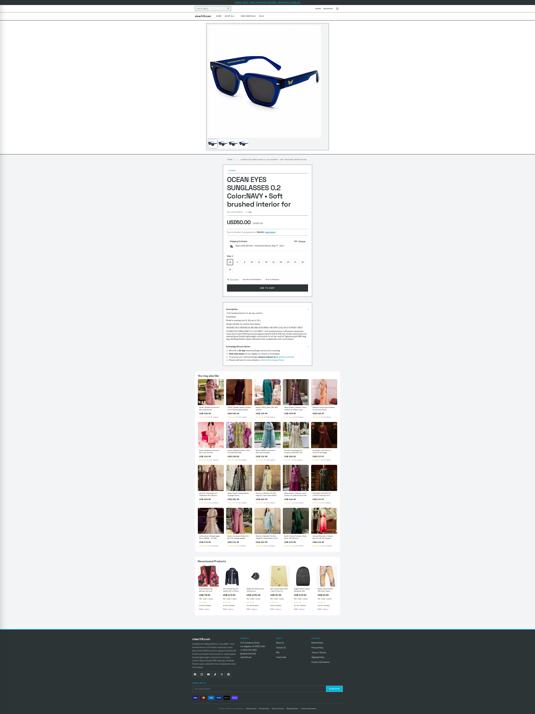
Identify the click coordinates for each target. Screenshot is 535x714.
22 (295, 262)
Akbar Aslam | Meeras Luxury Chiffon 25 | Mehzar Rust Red (295, 494)
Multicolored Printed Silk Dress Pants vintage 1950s (325, 590)
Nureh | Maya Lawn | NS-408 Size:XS (267, 408)
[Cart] (337, 9)
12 (259, 262)
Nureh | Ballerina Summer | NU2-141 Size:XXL (209, 451)
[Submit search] (228, 8)
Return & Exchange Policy (273, 360)
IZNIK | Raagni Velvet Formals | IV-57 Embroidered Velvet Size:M (239, 408)
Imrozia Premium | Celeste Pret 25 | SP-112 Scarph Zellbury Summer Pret (323, 537)
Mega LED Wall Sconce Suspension (255, 590)
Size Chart (234, 279)
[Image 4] (243, 143)
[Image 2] (223, 143)
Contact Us (281, 647)
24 (302, 262)
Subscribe (334, 689)
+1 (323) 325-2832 (248, 650)
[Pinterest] (228, 674)
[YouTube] (208, 674)
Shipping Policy (318, 657)
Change (301, 241)
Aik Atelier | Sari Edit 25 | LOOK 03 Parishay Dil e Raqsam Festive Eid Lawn (322, 494)
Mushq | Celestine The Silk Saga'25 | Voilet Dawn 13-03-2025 (267, 537)
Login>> (207, 609)
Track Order (281, 657)
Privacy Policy (317, 647)
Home (219, 16)
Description (232, 309)
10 (252, 262)
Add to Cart (267, 288)
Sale (261, 16)
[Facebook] (195, 674)
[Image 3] (233, 143)
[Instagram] (202, 674)
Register (328, 9)
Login (318, 9)
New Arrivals (248, 16)
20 (288, 262)
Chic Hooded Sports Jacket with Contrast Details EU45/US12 (231, 590)
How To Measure (272, 279)
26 (230, 269)
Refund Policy (317, 643)
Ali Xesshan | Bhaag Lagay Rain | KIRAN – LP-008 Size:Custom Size (209, 537)
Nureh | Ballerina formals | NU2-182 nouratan (266, 451)
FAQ (277, 652)
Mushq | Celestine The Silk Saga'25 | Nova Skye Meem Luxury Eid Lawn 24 (266, 494)
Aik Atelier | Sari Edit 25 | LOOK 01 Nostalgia (322, 451)
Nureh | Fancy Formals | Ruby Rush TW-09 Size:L (295, 537)
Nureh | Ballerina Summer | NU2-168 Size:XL (209, 408)
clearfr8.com (203, 16)
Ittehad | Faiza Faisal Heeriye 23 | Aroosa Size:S (324, 408)
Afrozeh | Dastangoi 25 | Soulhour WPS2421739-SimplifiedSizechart (293, 451)
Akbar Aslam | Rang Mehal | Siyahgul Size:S (238, 494)
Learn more (270, 232)
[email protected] (286, 357)
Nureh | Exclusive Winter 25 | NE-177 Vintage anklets (238, 537)
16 (273, 262)
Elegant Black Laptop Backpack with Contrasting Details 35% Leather (302, 590)
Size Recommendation (252, 279)
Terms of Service (319, 652)
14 (266, 262)
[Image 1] (212, 143)
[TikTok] (215, 674)
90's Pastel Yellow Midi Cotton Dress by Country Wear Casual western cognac (279, 590)
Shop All (229, 16)
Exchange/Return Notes (238, 346)
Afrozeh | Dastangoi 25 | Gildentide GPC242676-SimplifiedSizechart (208, 494)
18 (281, 262)
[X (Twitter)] (222, 674)
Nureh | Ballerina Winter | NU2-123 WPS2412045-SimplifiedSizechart (239, 451)
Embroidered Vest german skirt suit (206, 590)
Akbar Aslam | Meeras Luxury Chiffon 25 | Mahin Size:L (295, 408)
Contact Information (320, 662)
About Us (280, 643)
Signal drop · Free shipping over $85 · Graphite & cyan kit (267, 2)
